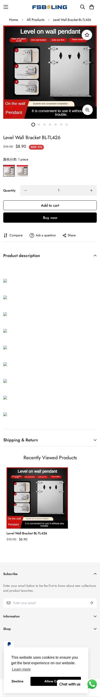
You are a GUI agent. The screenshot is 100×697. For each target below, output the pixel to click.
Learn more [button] (21, 669)
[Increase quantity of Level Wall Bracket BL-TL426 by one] (91, 190)
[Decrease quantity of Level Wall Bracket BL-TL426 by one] (25, 190)
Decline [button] (17, 681)
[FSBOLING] (50, 7)
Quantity (9, 190)
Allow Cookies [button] (55, 681)
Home (13, 19)
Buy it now (50, 217)
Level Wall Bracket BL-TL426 (27, 533)
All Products (35, 19)
